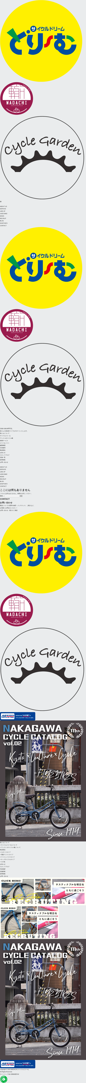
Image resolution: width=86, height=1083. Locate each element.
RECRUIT (3, 218)
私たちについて (4, 433)
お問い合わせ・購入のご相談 (8, 510)
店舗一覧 (2, 457)
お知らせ (2, 452)
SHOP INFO (3, 223)
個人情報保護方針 (13, 1074)
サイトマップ (4, 1074)
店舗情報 (2, 871)
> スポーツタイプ (5, 852)
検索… (2, 496)
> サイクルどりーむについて (8, 845)
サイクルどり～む (5, 435)
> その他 (2, 861)
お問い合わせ (4, 462)
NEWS (2, 216)
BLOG (2, 221)
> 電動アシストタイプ (6, 854)
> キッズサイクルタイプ (7, 859)
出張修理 (2, 447)
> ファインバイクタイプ (7, 857)
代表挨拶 (2, 869)
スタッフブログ (4, 455)
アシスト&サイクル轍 (6, 438)
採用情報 (2, 460)
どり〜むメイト (4, 443)
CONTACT (3, 225)
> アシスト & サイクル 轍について (10, 847)
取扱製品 (2, 450)
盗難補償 (2, 445)
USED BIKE (3, 213)
